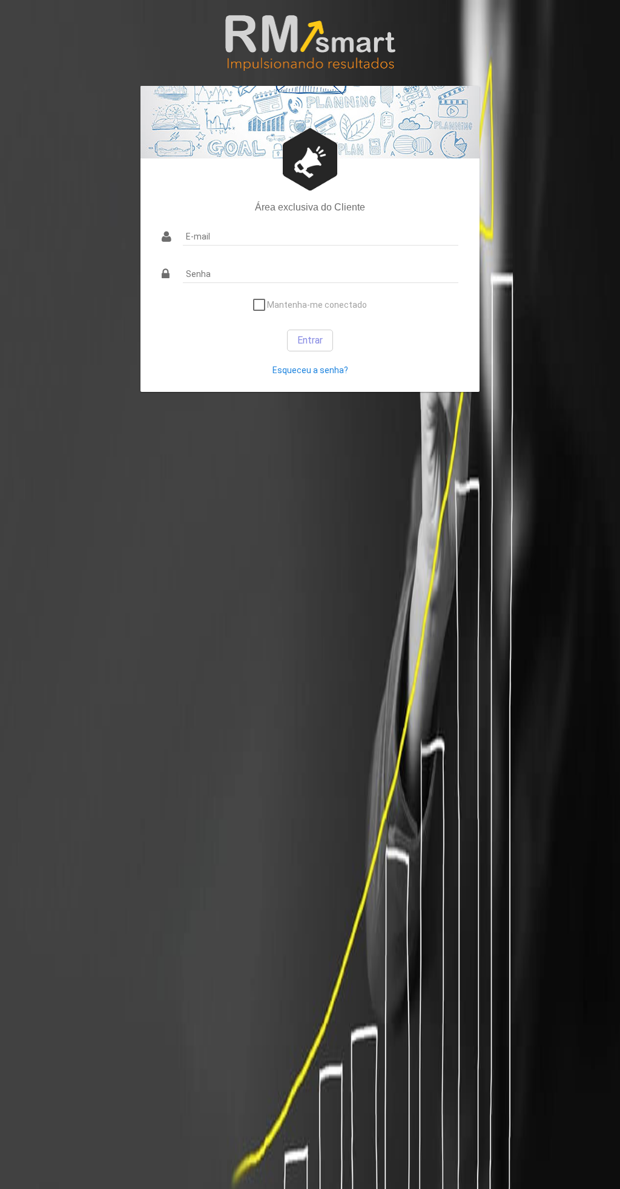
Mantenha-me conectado (316, 305)
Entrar (310, 340)
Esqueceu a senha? (310, 370)
